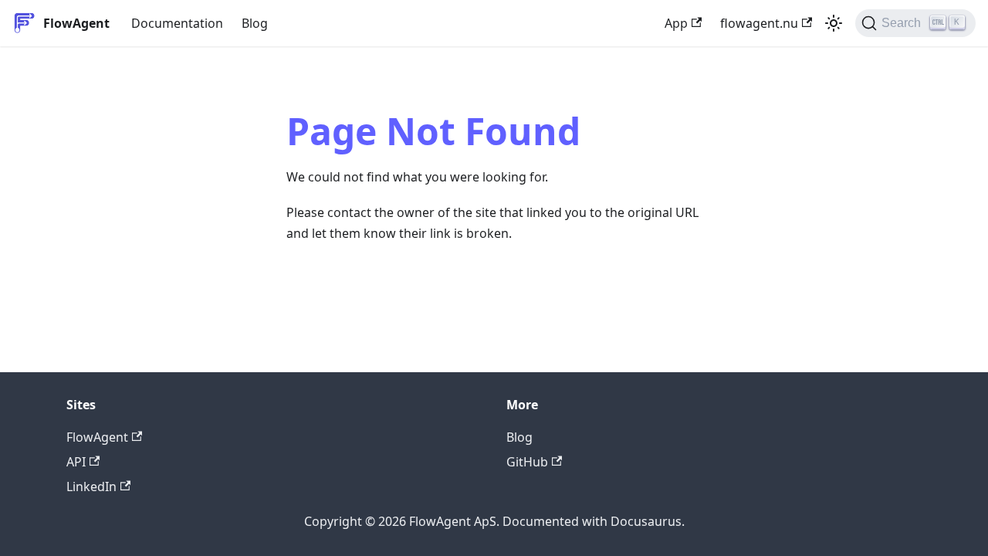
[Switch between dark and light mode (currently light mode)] (833, 23)
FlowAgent (97, 437)
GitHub (527, 461)
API (76, 461)
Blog (255, 23)
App (676, 23)
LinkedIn (91, 486)
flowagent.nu (759, 23)
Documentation (177, 23)
